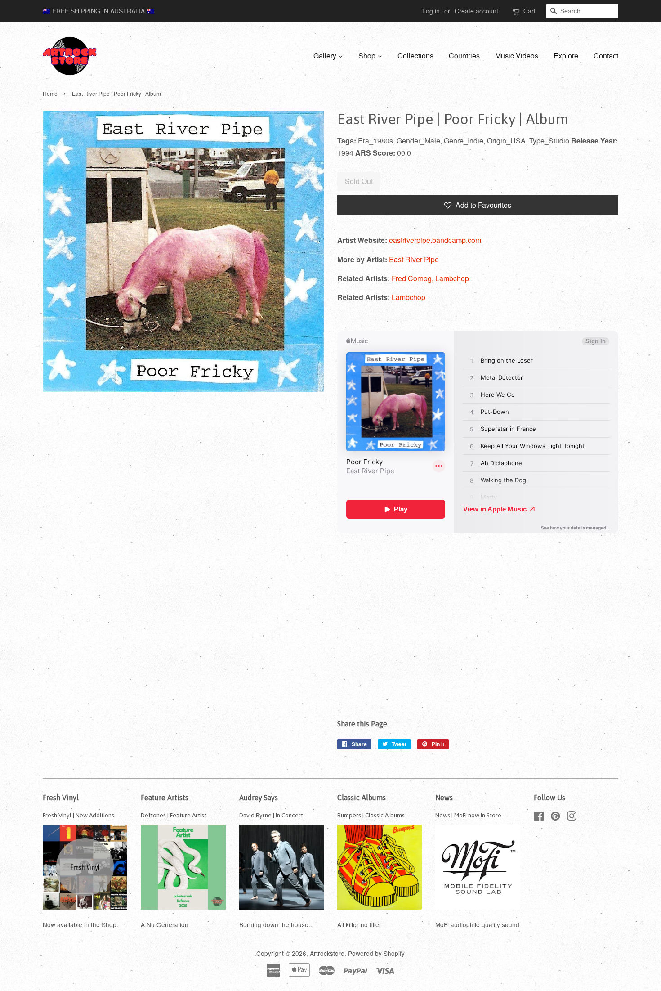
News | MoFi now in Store (468, 815)
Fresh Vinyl (61, 798)
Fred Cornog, (413, 278)
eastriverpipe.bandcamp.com (435, 240)
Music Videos (516, 55)
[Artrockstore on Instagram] (571, 817)
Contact (606, 55)
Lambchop (452, 278)
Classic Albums (361, 798)
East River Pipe (414, 259)
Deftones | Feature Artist (173, 815)
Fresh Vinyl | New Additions (78, 815)
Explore (566, 55)
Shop (367, 55)
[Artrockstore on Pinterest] (555, 817)
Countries (464, 55)
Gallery (325, 55)
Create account (476, 10)
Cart (529, 10)
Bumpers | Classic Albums (371, 815)
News (444, 798)
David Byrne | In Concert (271, 815)
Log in (431, 10)
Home (50, 93)
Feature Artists (164, 798)
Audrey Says (258, 798)
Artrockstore (327, 953)
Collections (415, 55)
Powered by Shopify (376, 953)
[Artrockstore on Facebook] (539, 817)
